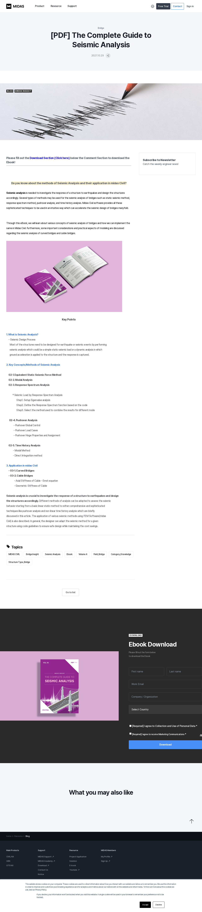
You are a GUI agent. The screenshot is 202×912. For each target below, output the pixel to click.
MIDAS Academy (45, 861)
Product (39, 6)
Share (108, 55)
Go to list (70, 592)
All (201, 735)
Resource (56, 6)
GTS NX (9, 865)
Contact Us (43, 870)
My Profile (105, 856)
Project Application (77, 856)
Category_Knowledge (121, 554)
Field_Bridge (99, 554)
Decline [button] (158, 905)
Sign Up (104, 861)
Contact (177, 6)
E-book (72, 865)
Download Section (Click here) (50, 158)
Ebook (69, 554)
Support (72, 6)
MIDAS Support (45, 856)
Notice (41, 874)
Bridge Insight (32, 554)
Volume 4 (83, 554)
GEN (8, 861)
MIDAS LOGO (15, 6)
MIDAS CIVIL (14, 554)
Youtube (73, 870)
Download (42, 865)
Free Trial (163, 6)
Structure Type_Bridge (19, 562)
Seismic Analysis (52, 554)
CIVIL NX (10, 856)
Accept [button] (145, 905)
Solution (73, 861)
